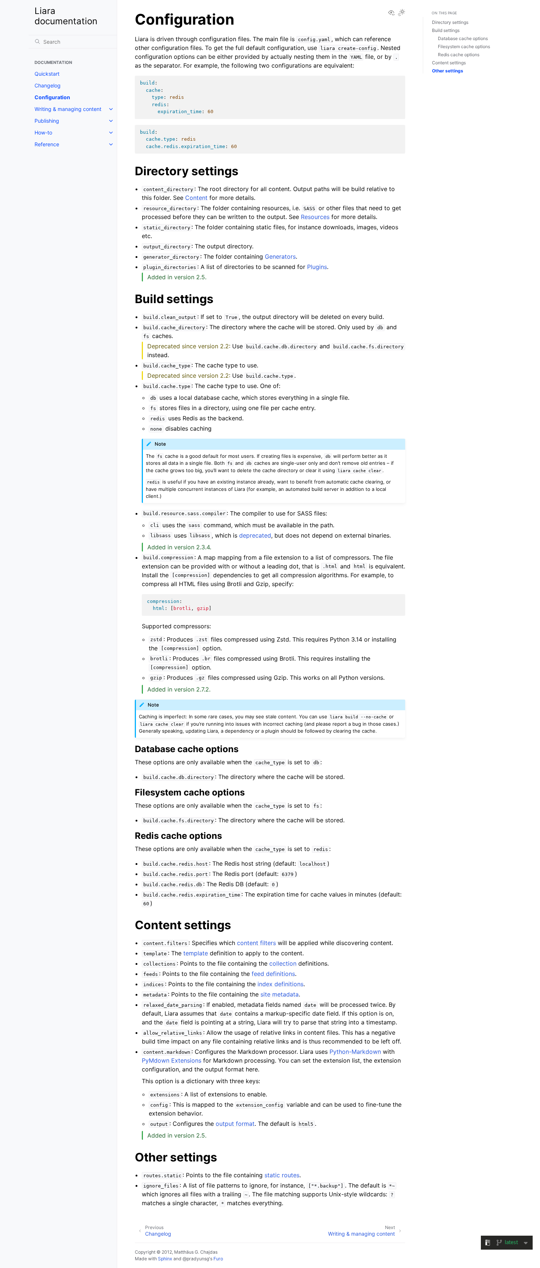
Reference (47, 144)
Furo (218, 1258)
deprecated (255, 535)
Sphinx (165, 1258)
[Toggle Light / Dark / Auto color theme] (401, 13)
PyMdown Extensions (171, 1060)
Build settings (446, 30)
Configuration (52, 97)
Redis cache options (458, 54)
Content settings (449, 62)
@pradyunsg (196, 1258)
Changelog (48, 85)
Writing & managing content (68, 109)
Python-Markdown (355, 1051)
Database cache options (463, 38)
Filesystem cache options (464, 46)
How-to (43, 132)
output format (235, 1123)
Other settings (447, 70)
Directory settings (450, 22)
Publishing (47, 121)
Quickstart (47, 74)
